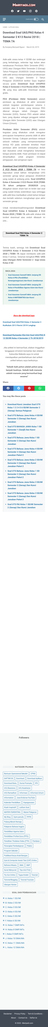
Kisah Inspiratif (10, 807)
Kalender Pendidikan (12, 802)
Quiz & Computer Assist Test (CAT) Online (20, 860)
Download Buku (10, 783)
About (13, 1018)
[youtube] (24, 11)
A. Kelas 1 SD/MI (13, 898)
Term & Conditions (35, 1014)
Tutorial (35, 875)
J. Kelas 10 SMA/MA (14, 938)
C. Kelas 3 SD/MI (13, 907)
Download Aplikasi (34, 778)
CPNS (33, 774)
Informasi (23, 793)
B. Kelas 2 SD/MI (13, 903)
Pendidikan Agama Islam (14, 831)
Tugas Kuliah (23, 875)
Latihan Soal (24, 807)
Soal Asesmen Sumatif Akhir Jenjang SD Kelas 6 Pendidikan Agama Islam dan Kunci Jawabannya (25, 288)
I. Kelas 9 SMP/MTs (14, 934)
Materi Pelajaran (30, 812)
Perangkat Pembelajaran (14, 846)
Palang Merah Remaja (13, 822)
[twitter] (18, 11)
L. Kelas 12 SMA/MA (14, 947)
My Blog (7, 817)
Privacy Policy (19, 1014)
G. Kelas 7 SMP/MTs (14, 925)
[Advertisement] (24, 614)
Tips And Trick (25, 870)
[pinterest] (36, 11)
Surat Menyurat (10, 870)
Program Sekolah (11, 851)
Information (9, 798)
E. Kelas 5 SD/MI (13, 916)
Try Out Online (9, 875)
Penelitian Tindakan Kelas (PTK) (16, 841)
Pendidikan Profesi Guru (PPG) (16, 836)
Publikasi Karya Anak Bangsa (15, 855)
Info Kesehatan (24, 788)
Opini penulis (19, 817)
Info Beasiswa (9, 788)
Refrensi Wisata (10, 865)
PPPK (29, 817)
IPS (36, 783)
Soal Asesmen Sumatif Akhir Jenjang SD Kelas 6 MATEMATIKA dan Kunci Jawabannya (24, 297)
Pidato (29, 846)
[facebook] (12, 11)
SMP (28, 865)
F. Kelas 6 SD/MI (12, 920)
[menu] (4, 19)
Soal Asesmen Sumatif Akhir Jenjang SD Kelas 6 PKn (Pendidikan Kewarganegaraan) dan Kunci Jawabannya (25, 278)
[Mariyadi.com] (24, 5)
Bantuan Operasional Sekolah (16, 774)
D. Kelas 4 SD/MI (13, 911)
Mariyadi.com (27, 1023)
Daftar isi (33, 1018)
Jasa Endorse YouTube (26, 798)
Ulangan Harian (10, 885)
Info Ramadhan (10, 793)
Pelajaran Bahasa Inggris (14, 827)
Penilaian (36, 841)
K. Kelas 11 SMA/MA (14, 943)
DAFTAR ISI (8, 778)
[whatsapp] (40, 388)
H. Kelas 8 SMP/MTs (14, 929)
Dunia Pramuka (26, 783)
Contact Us (22, 1018)
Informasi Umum (37, 793)
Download (20, 778)
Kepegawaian (28, 802)
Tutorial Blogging (11, 880)
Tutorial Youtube (27, 880)
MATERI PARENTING (12, 812)
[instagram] (30, 11)
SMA (21, 865)
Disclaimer (8, 1014)
